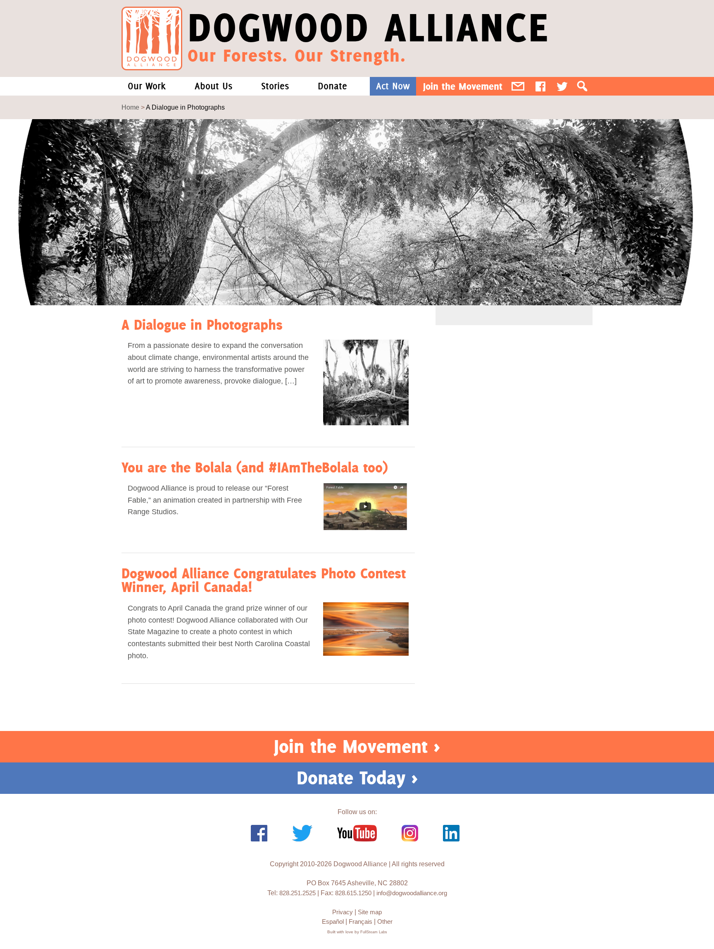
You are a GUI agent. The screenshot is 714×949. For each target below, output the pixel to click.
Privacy (342, 911)
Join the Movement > (357, 746)
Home (130, 107)
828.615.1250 (353, 892)
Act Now (393, 86)
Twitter (562, 86)
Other (385, 921)
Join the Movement (462, 86)
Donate (332, 86)
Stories (275, 86)
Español (333, 921)
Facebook (540, 86)
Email (518, 86)
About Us (213, 86)
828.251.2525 (297, 892)
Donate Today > (357, 777)
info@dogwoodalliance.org (411, 892)
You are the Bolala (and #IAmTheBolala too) (254, 467)
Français (360, 921)
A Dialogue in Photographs (202, 324)
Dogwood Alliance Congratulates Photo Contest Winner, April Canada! (263, 580)
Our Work (147, 86)
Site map (370, 911)
